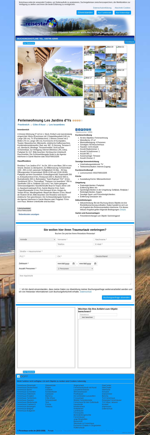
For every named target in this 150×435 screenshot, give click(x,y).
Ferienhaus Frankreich (26, 404)
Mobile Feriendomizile (83, 400)
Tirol (47, 402)
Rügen (48, 387)
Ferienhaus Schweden (26, 392)
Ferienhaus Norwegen (26, 406)
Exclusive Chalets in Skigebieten (87, 425)
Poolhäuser (78, 394)
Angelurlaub (79, 385)
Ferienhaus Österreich (26, 394)
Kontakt (105, 404)
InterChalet (106, 387)
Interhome (106, 390)
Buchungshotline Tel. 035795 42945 (37, 38)
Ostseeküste (50, 385)
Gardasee (49, 394)
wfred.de (130, 432)
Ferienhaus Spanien (25, 400)
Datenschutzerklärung (102, 8)
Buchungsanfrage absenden (116, 297)
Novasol (105, 392)
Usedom (48, 390)
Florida (48, 404)
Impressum (106, 406)
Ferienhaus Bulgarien (26, 411)
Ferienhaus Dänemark (26, 385)
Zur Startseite (28, 43)
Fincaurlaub (79, 398)
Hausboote (78, 404)
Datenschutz (86, 292)
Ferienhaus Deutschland (27, 387)
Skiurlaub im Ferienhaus (84, 423)
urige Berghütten (80, 419)
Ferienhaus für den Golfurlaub (86, 402)
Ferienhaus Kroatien (25, 396)
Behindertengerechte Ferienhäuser (82, 416)
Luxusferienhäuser (81, 390)
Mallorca (48, 396)
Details (123, 210)
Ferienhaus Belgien (25, 409)
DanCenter (106, 385)
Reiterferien (78, 409)
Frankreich (23, 124)
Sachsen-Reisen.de (106, 431)
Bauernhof (78, 421)
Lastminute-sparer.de (89, 431)
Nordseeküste (51, 392)
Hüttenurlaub (79, 428)
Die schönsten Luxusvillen (85, 396)
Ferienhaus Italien (24, 390)
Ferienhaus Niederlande (27, 402)
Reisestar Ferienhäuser (112, 400)
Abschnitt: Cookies (122, 8)
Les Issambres (57, 124)
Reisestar (58, 431)
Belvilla (105, 396)
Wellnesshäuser (80, 392)
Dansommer (107, 394)
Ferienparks (79, 413)
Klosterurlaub (79, 406)
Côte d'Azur (39, 124)
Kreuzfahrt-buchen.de (72, 431)
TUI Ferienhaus (108, 398)
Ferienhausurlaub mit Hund (85, 387)
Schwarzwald (50, 400)
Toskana (48, 406)
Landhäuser (79, 411)
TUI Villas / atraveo (110, 402)
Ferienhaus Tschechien (26, 398)
